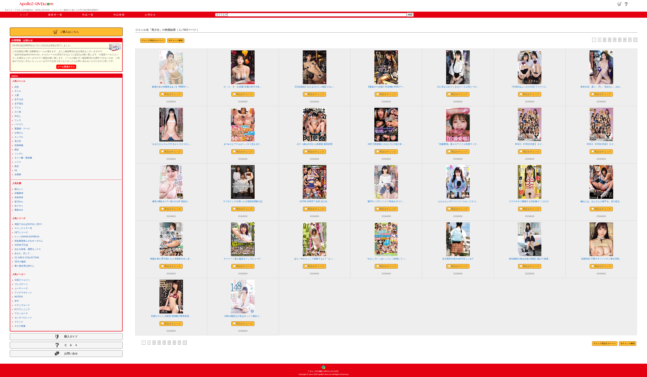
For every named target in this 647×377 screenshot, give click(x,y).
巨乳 (16, 87)
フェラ (17, 120)
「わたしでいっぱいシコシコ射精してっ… (386, 258)
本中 (16, 301)
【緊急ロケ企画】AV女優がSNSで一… (386, 86)
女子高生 (18, 104)
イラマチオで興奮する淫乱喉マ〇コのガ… (529, 201)
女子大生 (18, 99)
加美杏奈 (18, 197)
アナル (17, 108)
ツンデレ (18, 154)
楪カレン (18, 189)
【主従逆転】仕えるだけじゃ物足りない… (314, 86)
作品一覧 (88, 14)
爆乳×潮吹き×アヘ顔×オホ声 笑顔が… (171, 201)
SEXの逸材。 (21, 261)
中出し (17, 116)
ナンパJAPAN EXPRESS (26, 237)
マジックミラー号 (23, 228)
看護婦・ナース (22, 128)
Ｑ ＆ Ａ (69, 345)
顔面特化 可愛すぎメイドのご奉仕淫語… (601, 258)
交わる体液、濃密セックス (27, 249)
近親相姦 (18, 145)
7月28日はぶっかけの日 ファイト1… (530, 86)
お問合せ (150, 14)
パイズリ (18, 124)
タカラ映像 (19, 326)
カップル (18, 137)
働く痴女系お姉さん (24, 266)
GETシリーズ (21, 232)
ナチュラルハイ (22, 305)
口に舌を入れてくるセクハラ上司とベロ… (458, 86)
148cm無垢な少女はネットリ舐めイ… (242, 316)
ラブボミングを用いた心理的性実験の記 (243, 201)
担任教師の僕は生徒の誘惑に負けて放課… (529, 258)
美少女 (17, 141)
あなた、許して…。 (24, 253)
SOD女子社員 (21, 245)
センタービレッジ (23, 317)
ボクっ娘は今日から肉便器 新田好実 (314, 144)
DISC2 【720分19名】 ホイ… (601, 144)
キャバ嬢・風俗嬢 (23, 158)
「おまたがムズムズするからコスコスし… (171, 144)
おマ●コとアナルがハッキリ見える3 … (243, 144)
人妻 (16, 95)
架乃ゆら (18, 201)
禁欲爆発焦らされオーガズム (28, 241)
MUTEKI (18, 297)
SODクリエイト (22, 280)
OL (15, 170)
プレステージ (21, 284)
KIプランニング (22, 309)
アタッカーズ (21, 313)
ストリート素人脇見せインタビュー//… (243, 258)
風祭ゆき (18, 210)
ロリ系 (17, 112)
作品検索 (119, 14)
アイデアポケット (23, 293)
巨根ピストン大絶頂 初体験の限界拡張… (171, 316)
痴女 (16, 149)
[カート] (619, 4)
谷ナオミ (18, 206)
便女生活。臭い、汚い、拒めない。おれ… (601, 86)
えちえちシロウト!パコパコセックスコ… (458, 201)
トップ (24, 14)
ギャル (17, 91)
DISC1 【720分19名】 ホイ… (529, 144)
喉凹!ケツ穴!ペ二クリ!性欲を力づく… (386, 201)
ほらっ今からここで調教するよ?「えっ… (314, 258)
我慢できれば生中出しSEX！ (28, 224)
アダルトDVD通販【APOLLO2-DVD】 (323, 371)
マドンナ (18, 322)
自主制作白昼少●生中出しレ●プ (457, 258)
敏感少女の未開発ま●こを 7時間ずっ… (171, 86)
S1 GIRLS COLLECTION (26, 257)
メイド (17, 162)
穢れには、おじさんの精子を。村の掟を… (601, 201)
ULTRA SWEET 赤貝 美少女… (314, 201)
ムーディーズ (21, 288)
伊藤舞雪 (18, 193)
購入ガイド (69, 336)
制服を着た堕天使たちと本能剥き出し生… (171, 258)
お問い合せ (69, 353)
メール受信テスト (66, 66)
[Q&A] (626, 4)
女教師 (17, 174)
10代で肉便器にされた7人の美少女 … (386, 144)
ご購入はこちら (69, 31)
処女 (16, 166)
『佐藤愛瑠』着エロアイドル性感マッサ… (458, 144)
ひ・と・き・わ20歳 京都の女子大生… (243, 86)
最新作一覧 (55, 14)
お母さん (18, 133)
